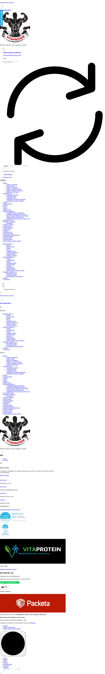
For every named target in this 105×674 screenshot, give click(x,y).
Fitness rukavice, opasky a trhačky (12, 241)
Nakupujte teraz (7, 177)
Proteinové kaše (7, 232)
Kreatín (5, 202)
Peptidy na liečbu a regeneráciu (12, 52)
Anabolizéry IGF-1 (11, 198)
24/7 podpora (2, 499)
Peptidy (5, 183)
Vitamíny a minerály (8, 224)
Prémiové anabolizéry (9, 211)
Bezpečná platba (3, 486)
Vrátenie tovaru (3, 493)
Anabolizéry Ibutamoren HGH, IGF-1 (16, 214)
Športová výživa (7, 238)
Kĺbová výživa (7, 209)
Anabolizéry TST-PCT (12, 195)
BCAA (5, 207)
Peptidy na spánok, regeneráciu (15, 190)
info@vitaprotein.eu (5, 10)
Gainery (5, 208)
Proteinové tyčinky (8, 227)
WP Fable (32, 623)
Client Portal (6, 279)
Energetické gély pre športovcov (11, 235)
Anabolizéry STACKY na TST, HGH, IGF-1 (18, 218)
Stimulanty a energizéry (9, 221)
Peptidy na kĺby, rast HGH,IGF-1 (15, 217)
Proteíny (5, 205)
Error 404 (5, 460)
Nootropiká (9, 223)
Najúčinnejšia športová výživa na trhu (10, 509)
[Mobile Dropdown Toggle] (14, 257)
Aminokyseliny (7, 226)
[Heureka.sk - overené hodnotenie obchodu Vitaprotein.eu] (14, 522)
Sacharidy (5, 230)
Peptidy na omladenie (12, 187)
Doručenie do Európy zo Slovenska (7, 2)
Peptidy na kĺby (11, 186)
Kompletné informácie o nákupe (8, 569)
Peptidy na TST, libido (12, 192)
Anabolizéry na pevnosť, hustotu (15, 201)
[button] (0, 673)
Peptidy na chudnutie (12, 184)
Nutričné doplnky (7, 239)
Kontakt (5, 278)
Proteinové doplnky (8, 236)
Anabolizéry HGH (11, 196)
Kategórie (3, 180)
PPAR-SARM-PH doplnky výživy (12, 55)
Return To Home (4, 475)
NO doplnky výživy (8, 220)
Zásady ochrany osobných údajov (12, 628)
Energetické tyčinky (8, 233)
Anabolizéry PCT (7, 193)
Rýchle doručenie (3, 480)
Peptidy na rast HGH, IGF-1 (14, 189)
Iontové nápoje (7, 229)
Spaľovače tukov (7, 204)
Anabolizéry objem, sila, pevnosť (15, 212)
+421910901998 (7, 174)
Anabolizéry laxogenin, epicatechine (16, 199)
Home (4, 458)
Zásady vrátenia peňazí (9, 627)
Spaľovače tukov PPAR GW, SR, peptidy (17, 215)
